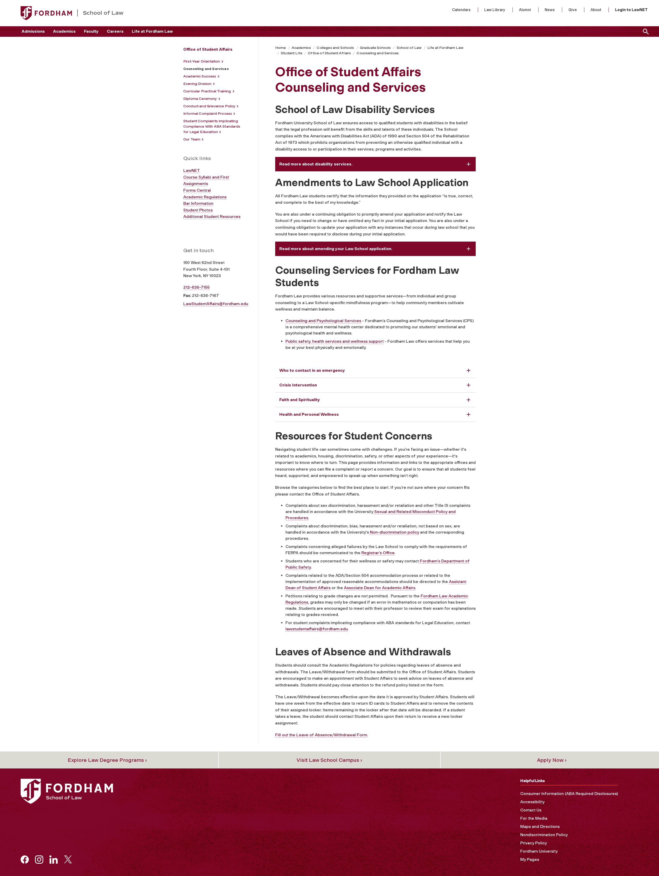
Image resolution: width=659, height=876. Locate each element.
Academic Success (199, 76)
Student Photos (198, 210)
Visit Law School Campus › (329, 760)
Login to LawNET (631, 9)
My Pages (529, 859)
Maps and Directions (540, 826)
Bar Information (198, 203)
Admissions (33, 31)
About (596, 9)
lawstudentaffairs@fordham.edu (316, 628)
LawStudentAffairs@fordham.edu (215, 303)
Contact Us (530, 810)
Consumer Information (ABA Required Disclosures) (569, 793)
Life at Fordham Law (152, 31)
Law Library (494, 9)
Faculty (91, 31)
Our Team (191, 139)
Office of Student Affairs (329, 53)
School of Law (409, 48)
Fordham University (539, 851)
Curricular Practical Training (207, 91)
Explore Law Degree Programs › (107, 760)
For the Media (533, 818)
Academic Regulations (205, 196)
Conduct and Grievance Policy (209, 106)
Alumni (525, 9)
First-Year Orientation (201, 61)
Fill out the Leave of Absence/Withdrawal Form (321, 734)
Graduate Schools (375, 48)
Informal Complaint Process (207, 113)
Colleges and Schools (335, 48)
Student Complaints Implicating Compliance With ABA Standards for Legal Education (211, 126)
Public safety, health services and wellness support (334, 341)
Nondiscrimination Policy (544, 834)
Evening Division (197, 84)
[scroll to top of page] (643, 860)
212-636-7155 (196, 287)
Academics (64, 31)
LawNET (191, 170)
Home (280, 48)
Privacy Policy (533, 842)
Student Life (291, 53)
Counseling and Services (378, 53)
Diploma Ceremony (200, 98)
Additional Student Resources (211, 216)
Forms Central (197, 190)
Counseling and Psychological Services (323, 320)
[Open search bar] (645, 31)
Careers (115, 31)
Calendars (461, 9)
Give (572, 9)
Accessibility (532, 801)
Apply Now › (552, 760)
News (550, 9)
